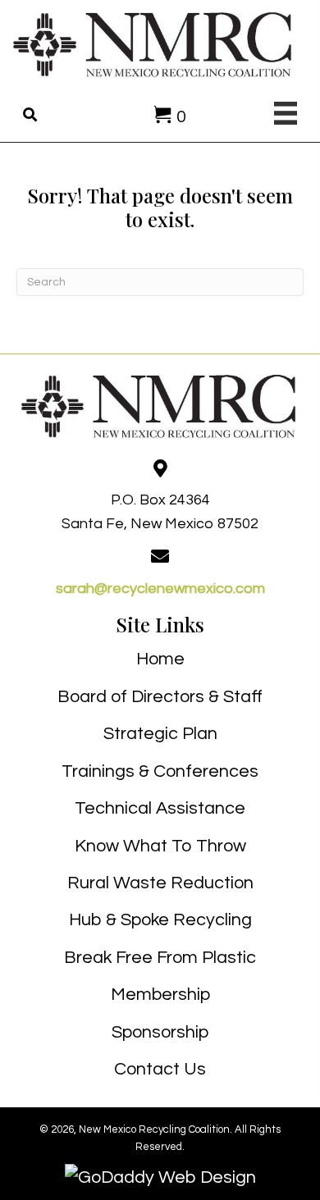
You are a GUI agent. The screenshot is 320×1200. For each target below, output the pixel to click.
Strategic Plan (160, 733)
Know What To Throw (160, 846)
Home (160, 659)
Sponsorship (160, 1032)
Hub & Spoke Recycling (160, 919)
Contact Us (160, 1069)
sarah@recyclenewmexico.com (160, 588)
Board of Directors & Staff (160, 696)
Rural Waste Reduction (160, 883)
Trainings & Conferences (160, 771)
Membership (160, 994)
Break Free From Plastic (160, 957)
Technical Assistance (160, 808)
